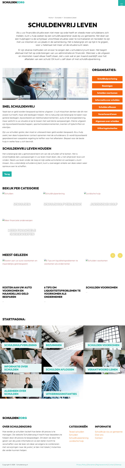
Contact (99, 438)
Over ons (99, 434)
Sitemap (118, 465)
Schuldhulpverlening (78, 438)
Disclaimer (91, 465)
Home (51, 18)
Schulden (58, 18)
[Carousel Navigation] (116, 256)
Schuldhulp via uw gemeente (109, 431)
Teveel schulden (76, 431)
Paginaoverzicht (101, 465)
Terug (7, 174)
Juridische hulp (76, 441)
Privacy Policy (81, 465)
